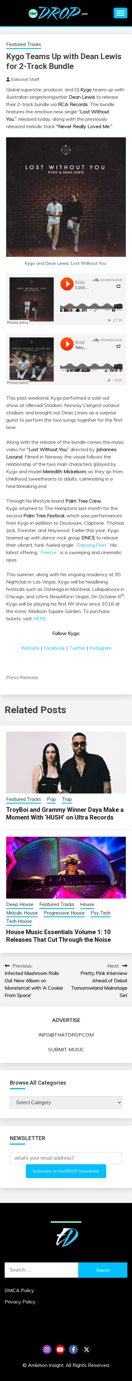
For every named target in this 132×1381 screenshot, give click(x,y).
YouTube (60, 1349)
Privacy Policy (20, 1302)
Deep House (19, 904)
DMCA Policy (19, 1290)
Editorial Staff (25, 79)
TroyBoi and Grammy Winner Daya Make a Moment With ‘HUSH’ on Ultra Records (65, 813)
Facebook (54, 648)
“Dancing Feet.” (92, 545)
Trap (67, 799)
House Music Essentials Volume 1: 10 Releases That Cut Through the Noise (58, 935)
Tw (86, 1349)
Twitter (77, 648)
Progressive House (64, 913)
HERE (39, 618)
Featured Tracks (23, 44)
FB (73, 1349)
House (87, 904)
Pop (51, 799)
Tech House (19, 921)
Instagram (100, 648)
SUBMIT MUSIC (66, 1049)
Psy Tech (101, 913)
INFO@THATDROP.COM (66, 1035)
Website (30, 648)
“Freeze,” (49, 552)
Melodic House (22, 913)
